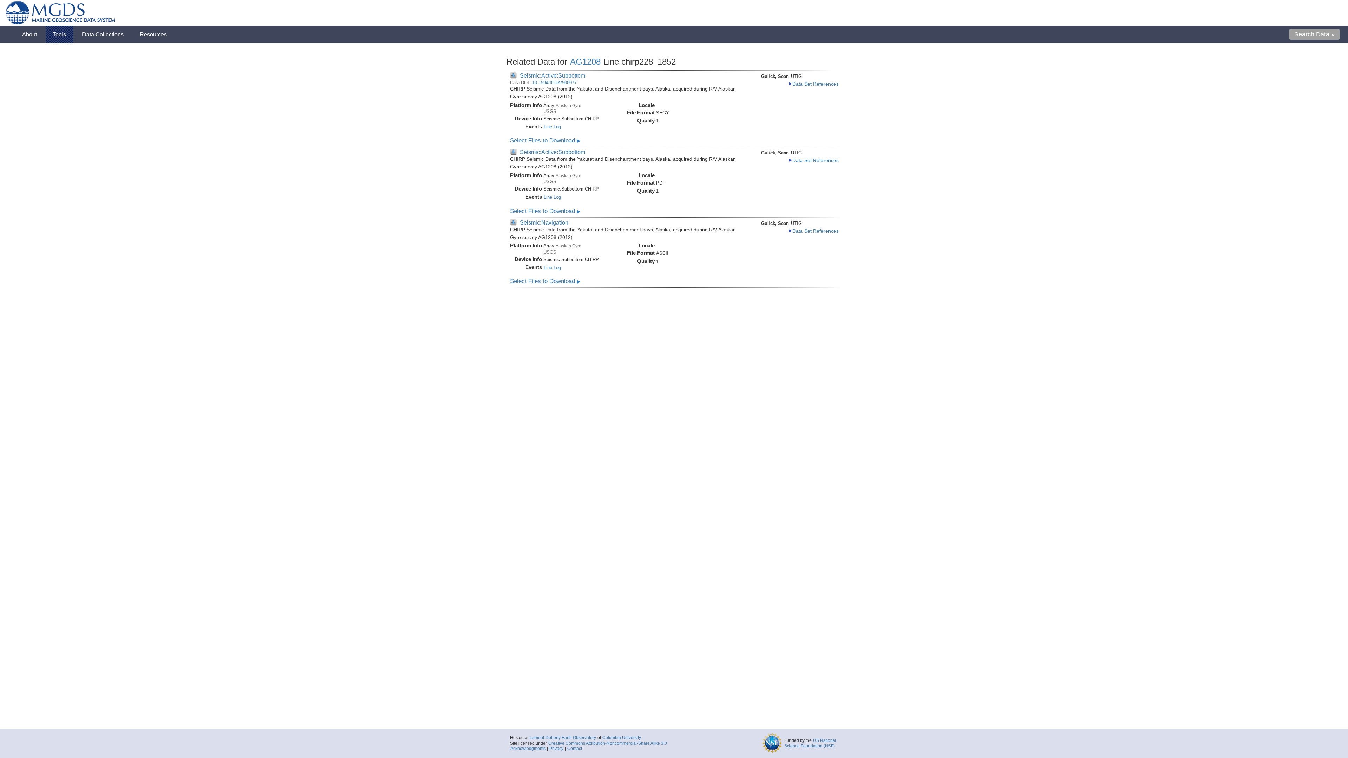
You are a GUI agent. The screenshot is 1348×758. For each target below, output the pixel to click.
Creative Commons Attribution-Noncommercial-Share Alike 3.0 (607, 743)
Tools (59, 34)
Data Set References (815, 84)
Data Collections (103, 34)
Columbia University (621, 737)
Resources (153, 34)
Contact (574, 748)
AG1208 (585, 61)
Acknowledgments (528, 748)
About (29, 34)
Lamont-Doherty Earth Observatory (563, 737)
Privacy (556, 748)
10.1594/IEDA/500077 (554, 82)
